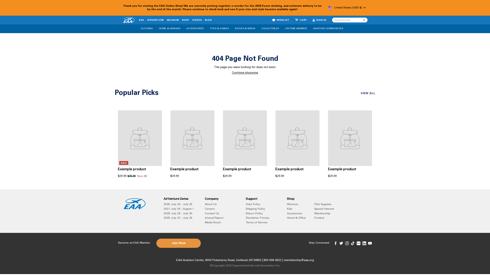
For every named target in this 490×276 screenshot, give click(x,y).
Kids (289, 209)
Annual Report (214, 218)
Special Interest (324, 209)
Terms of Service (256, 222)
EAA (141, 20)
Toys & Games (219, 28)
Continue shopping (245, 72)
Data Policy (253, 204)
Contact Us (212, 213)
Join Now (178, 243)
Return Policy (254, 213)
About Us (211, 204)
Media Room (213, 222)
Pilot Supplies (322, 204)
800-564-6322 (272, 260)
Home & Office (296, 218)
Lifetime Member (296, 28)
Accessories (195, 28)
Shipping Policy (255, 209)
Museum (173, 20)
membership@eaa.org (299, 260)
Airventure (155, 20)
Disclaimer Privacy (257, 218)
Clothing (147, 28)
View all (368, 93)
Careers (210, 209)
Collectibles (270, 28)
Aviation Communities (328, 28)
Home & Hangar (169, 28)
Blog (208, 20)
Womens (292, 204)
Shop (185, 20)
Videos (197, 20)
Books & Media (245, 28)
